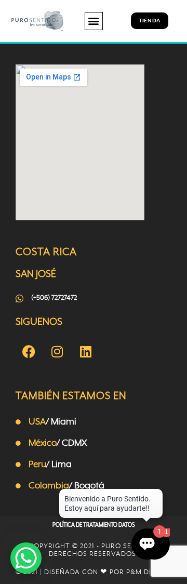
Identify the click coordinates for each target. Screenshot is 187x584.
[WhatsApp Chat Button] (26, 558)
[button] (94, 21)
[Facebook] (29, 351)
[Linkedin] (86, 351)
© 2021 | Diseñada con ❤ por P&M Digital (93, 572)
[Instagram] (57, 351)
